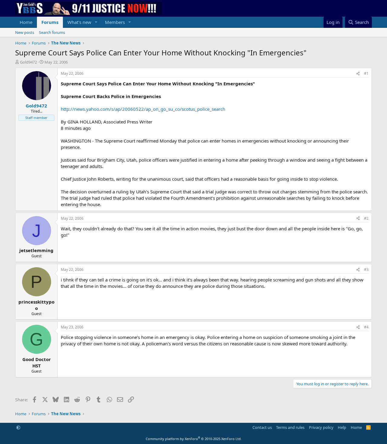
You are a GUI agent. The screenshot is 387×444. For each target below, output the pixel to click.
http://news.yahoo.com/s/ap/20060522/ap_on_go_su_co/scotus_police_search (143, 109)
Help (342, 427)
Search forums (52, 32)
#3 (366, 269)
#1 (366, 73)
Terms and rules (290, 427)
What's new (79, 22)
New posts (24, 32)
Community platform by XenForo (194, 438)
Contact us (262, 427)
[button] (96, 22)
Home (26, 22)
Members (115, 22)
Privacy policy (321, 427)
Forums (49, 22)
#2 (366, 218)
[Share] (358, 73)
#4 (366, 327)
